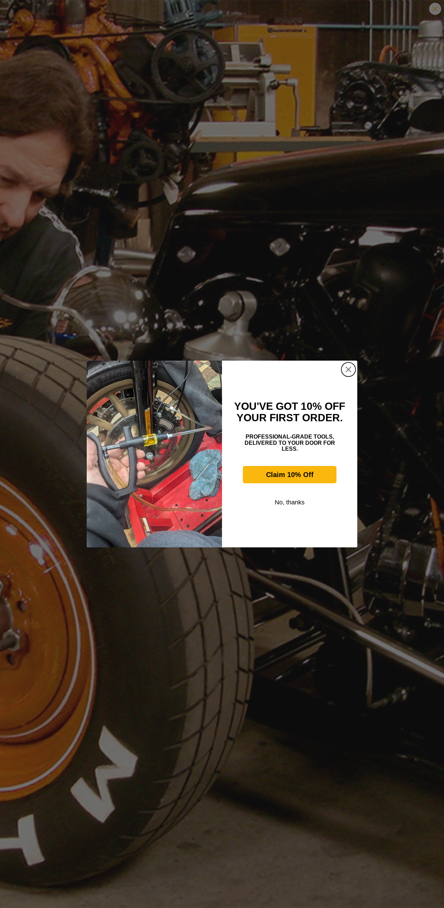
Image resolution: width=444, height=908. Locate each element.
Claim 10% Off (290, 474)
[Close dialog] (348, 369)
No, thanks (290, 502)
